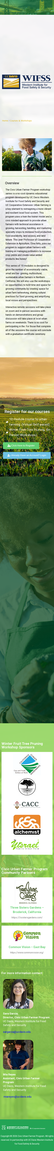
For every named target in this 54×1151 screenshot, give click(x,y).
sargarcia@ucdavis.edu (17, 1031)
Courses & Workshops (21, 120)
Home (5, 120)
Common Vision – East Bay (27, 947)
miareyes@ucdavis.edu (18, 1096)
